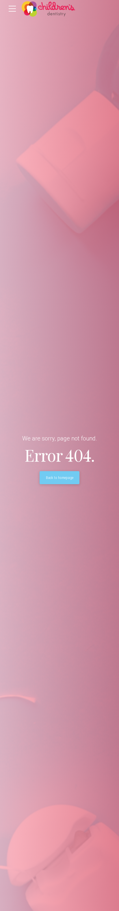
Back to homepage (59, 478)
